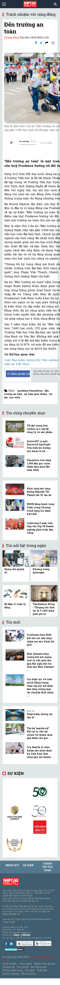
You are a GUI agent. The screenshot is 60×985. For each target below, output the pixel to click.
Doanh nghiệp (10, 973)
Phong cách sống (12, 970)
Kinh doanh (9, 963)
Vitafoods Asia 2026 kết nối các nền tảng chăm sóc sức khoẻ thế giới (40, 639)
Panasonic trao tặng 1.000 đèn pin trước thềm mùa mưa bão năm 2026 (39, 465)
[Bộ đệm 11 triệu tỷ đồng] (15, 593)
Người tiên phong (44, 963)
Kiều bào (42, 970)
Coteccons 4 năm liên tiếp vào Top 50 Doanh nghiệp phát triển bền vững (40, 527)
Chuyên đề (8, 966)
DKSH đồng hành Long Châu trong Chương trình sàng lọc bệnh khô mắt (40, 508)
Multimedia (29, 973)
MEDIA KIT (12, 865)
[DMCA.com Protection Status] (14, 949)
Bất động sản (38, 966)
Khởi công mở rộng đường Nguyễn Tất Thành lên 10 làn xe (39, 492)
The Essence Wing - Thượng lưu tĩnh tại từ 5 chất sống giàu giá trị (44, 608)
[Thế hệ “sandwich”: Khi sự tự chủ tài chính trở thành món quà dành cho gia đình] (15, 729)
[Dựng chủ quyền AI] (15, 558)
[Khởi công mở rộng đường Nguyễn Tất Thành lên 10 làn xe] (15, 489)
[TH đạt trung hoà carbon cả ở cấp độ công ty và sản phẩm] (15, 426)
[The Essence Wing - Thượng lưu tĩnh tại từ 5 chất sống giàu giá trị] (44, 593)
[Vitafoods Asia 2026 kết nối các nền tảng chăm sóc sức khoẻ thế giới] (15, 636)
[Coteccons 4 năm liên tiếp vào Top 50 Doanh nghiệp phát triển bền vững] (15, 524)
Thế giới (30, 970)
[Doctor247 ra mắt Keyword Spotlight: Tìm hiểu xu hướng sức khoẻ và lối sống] (15, 442)
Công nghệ (25, 963)
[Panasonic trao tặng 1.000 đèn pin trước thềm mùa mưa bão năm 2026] (15, 461)
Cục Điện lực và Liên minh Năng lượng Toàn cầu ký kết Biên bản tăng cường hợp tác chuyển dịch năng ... (40, 687)
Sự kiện (16, 773)
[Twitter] (41, 42)
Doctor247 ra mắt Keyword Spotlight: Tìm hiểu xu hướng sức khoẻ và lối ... (39, 446)
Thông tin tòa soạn (47, 867)
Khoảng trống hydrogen (41, 571)
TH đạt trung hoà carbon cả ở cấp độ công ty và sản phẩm (39, 429)
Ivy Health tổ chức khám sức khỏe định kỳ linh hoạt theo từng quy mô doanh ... (40, 752)
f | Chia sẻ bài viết (19, 373)
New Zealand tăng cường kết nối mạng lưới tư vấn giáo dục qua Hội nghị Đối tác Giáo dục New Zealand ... (40, 662)
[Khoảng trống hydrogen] (44, 558)
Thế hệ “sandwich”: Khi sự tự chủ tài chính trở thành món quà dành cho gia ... (39, 733)
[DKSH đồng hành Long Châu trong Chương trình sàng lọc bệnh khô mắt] (15, 505)
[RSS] (46, 42)
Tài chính (22, 966)
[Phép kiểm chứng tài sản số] (15, 715)
